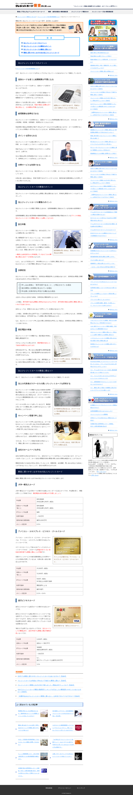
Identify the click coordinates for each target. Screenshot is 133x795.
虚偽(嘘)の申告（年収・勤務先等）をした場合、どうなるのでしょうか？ (103, 67)
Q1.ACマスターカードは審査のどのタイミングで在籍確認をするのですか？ (103, 234)
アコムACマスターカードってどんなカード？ (103, 230)
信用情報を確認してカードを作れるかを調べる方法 (103, 289)
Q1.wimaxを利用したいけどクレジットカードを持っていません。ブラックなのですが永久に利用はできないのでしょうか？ (103, 364)
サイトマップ (81, 788)
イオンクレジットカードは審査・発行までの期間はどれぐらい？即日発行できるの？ (103, 322)
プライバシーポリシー (64, 788)
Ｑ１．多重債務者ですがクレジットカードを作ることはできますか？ (103, 383)
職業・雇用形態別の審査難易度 (58, 11)
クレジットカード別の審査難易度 (102, 11)
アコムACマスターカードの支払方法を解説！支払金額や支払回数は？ (103, 225)
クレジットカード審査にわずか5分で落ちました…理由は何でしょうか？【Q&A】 (46, 685)
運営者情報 (49, 788)
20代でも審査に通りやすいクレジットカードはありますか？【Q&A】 (42, 676)
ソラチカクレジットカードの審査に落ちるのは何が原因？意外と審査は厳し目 (103, 339)
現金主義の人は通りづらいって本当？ (101, 56)
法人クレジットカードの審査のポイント (37, 46)
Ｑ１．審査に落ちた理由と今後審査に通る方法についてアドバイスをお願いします (103, 389)
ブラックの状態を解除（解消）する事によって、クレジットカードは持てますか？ (102, 304)
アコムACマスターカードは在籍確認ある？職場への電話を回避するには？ (103, 213)
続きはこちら (113, 75)
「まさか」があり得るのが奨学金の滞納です (102, 267)
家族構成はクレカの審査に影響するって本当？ (103, 153)
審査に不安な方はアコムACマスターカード (31, 11)
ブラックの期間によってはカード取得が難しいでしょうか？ (103, 295)
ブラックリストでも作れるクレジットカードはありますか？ (103, 283)
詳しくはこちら (101, 471)
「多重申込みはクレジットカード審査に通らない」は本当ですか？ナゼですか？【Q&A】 (49, 696)
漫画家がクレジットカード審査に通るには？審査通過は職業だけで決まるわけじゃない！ (103, 131)
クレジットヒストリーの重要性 (99, 414)
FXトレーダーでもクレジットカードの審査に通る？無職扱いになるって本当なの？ (103, 149)
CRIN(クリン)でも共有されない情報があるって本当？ (103, 419)
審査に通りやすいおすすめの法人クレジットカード (41, 53)
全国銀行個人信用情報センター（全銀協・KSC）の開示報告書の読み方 (102, 425)
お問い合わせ (95, 475)
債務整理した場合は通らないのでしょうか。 (102, 263)
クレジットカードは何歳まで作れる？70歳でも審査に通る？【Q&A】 (42, 681)
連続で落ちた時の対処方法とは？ (99, 52)
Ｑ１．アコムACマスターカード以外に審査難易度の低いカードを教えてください (103, 371)
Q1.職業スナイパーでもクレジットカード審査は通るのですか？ (103, 406)
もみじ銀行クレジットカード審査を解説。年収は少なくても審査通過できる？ (103, 327)
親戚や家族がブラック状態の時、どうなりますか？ (103, 61)
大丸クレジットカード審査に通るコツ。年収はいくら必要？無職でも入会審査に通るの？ (103, 333)
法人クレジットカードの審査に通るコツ (37, 49)
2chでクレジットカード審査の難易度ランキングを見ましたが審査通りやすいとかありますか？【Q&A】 (103, 106)
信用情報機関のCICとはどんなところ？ (101, 411)
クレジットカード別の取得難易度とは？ (27, 68)
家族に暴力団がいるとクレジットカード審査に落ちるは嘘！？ (103, 137)
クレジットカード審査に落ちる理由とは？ (102, 71)
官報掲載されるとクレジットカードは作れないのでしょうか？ (103, 252)
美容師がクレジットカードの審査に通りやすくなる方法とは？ (103, 345)
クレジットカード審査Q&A (80, 11)
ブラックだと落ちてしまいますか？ (100, 299)
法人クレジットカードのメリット (35, 43)
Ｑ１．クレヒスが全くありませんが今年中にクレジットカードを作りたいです (103, 377)
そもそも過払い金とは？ (97, 260)
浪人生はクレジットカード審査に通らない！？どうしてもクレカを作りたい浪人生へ (103, 143)
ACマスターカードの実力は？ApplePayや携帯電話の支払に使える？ (103, 219)
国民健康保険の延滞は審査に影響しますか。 (102, 256)
